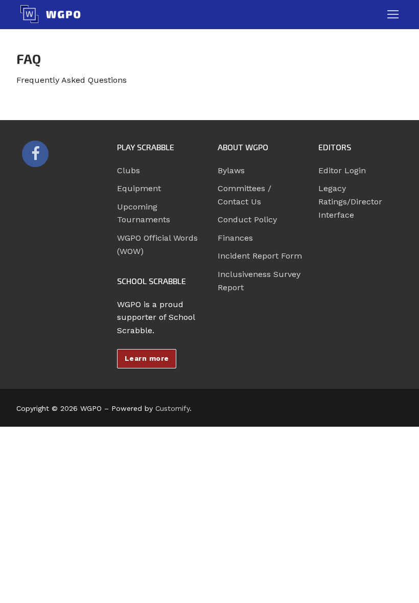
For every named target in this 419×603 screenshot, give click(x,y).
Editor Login (342, 170)
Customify (172, 408)
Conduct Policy (247, 219)
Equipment (139, 188)
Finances (235, 238)
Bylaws (231, 170)
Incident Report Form (260, 256)
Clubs (128, 170)
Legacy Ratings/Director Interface (350, 201)
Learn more (147, 358)
